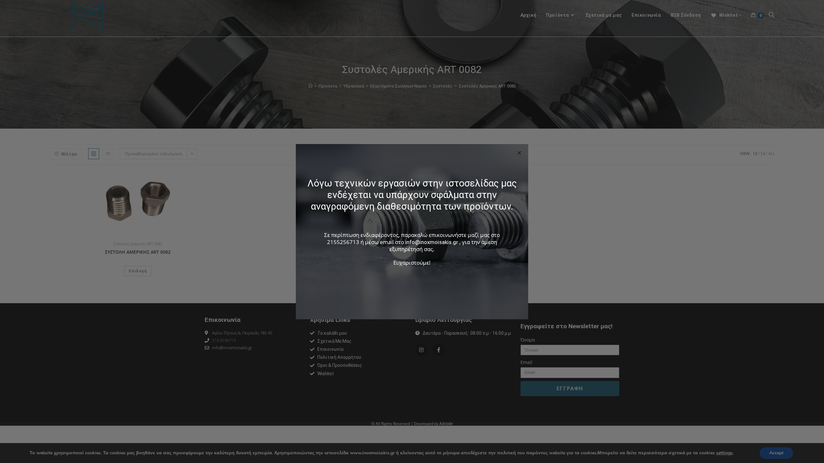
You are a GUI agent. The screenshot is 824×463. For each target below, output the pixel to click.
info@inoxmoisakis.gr (431, 242)
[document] (412, 231)
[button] (519, 152)
